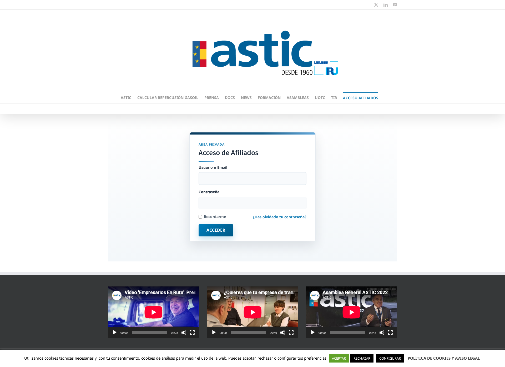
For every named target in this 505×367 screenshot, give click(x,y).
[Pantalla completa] (192, 332)
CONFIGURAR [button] (390, 358)
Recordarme (215, 216)
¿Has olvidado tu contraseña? (279, 216)
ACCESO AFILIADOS (360, 97)
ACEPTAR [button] (339, 358)
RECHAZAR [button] (362, 358)
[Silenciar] (183, 332)
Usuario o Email (213, 167)
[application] (153, 312)
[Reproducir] (114, 332)
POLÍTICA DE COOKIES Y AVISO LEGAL (444, 358)
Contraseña (209, 192)
